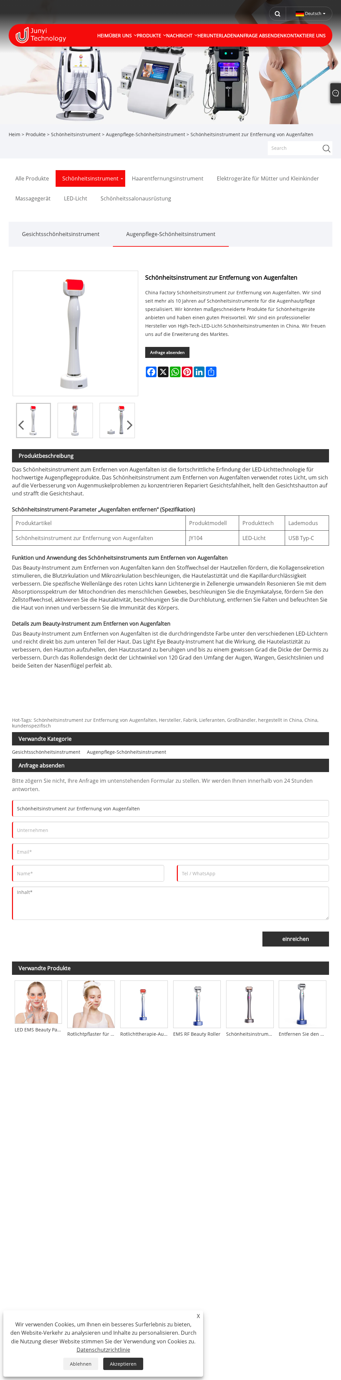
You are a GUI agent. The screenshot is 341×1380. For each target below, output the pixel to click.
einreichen (295, 939)
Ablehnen (81, 1364)
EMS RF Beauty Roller (196, 1034)
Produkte (36, 134)
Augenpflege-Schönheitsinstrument (145, 134)
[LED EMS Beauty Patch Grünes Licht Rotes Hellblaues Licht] (38, 1001)
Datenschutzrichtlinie (103, 1349)
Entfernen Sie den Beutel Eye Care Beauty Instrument (304, 1034)
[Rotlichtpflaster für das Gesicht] (91, 1003)
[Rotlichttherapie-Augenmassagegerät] (144, 1003)
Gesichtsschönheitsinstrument (61, 234)
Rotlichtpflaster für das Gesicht (92, 1034)
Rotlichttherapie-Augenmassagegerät (145, 1034)
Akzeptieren (123, 1364)
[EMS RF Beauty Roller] (196, 1003)
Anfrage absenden (167, 352)
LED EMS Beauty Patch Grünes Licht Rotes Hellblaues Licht (40, 1029)
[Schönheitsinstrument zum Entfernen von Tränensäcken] (249, 1003)
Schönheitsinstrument (76, 134)
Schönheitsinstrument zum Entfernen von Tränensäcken (251, 1034)
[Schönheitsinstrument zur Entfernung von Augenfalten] (34, 420)
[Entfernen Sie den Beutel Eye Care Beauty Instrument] (302, 1003)
